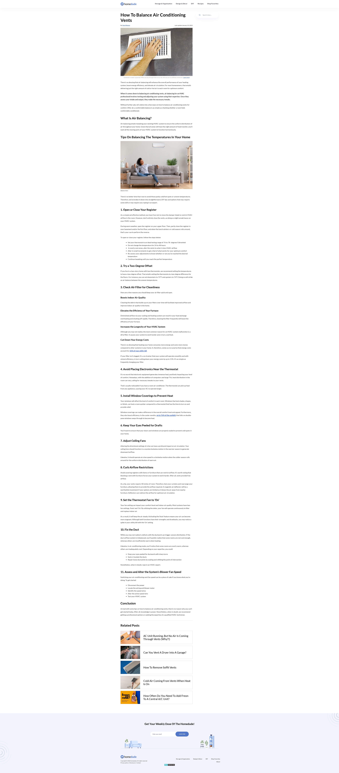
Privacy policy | (125, 763)
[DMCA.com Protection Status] (169, 765)
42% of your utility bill (138, 351)
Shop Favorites (212, 4)
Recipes (201, 4)
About (218, 761)
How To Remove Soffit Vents (159, 667)
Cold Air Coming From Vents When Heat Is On (166, 682)
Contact (138, 763)
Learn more (186, 77)
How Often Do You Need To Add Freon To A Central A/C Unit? (165, 697)
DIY (192, 4)
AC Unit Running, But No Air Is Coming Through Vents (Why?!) (165, 637)
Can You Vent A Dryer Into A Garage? (164, 652)
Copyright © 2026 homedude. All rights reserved (134, 761)
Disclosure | (132, 763)
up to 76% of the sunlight (166, 415)
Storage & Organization (163, 4)
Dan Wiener (126, 25)
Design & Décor (181, 4)
